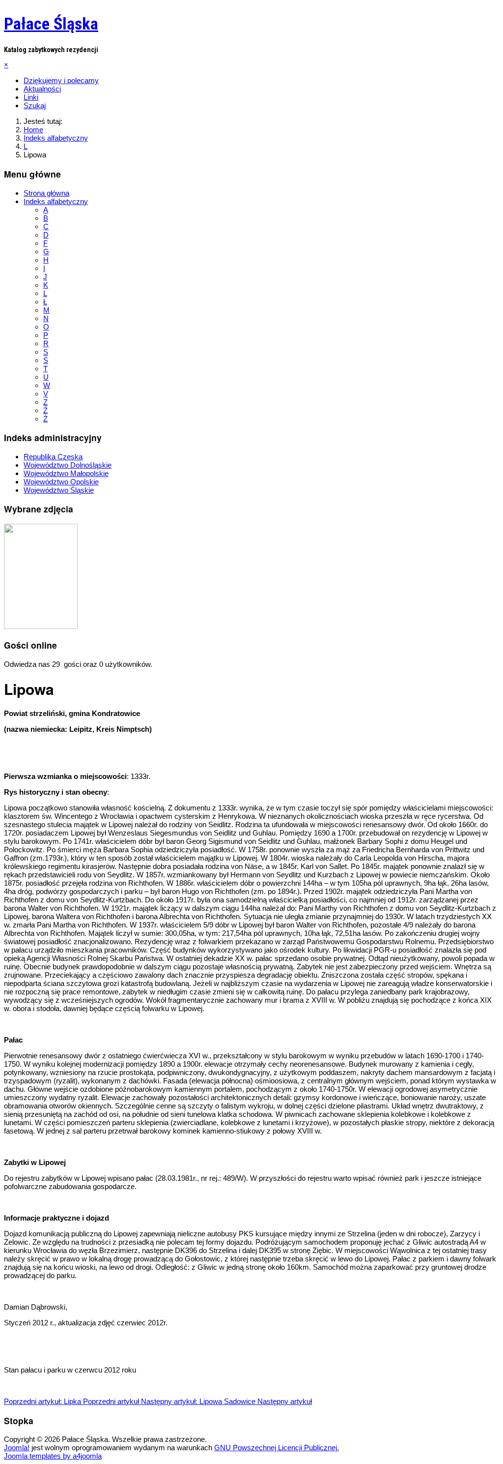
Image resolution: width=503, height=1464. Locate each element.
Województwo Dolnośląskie (68, 465)
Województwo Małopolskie (66, 473)
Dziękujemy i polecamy (61, 80)
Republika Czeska (53, 456)
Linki (31, 97)
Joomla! (16, 1447)
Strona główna (46, 193)
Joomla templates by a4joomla (53, 1456)
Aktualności (42, 89)
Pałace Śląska (51, 23)
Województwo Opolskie (61, 482)
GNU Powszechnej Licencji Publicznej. (276, 1447)
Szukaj (35, 105)
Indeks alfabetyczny (56, 201)
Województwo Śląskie (59, 490)
